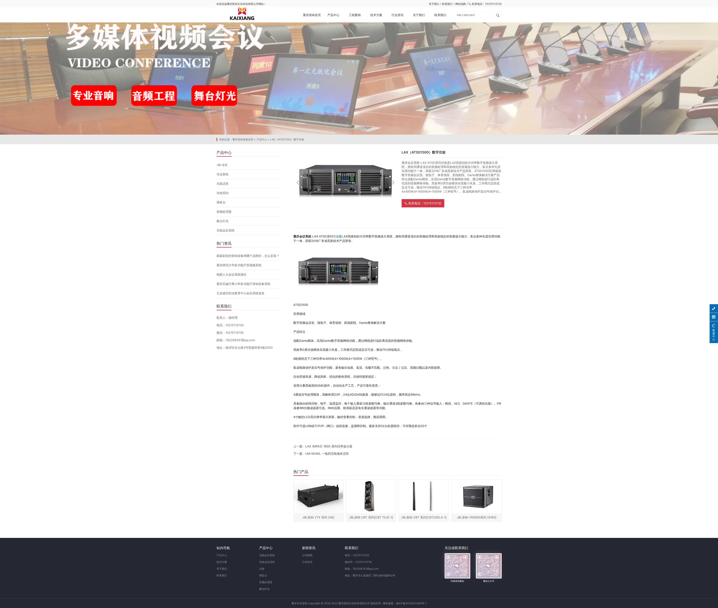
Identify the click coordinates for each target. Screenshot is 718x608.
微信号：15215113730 (358, 562)
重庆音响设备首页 (242, 139)
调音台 (221, 202)
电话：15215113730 (357, 555)
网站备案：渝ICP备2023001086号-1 (405, 603)
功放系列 (222, 193)
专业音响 (222, 174)
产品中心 (333, 15)
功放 (336, 236)
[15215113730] (714, 308)
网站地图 (460, 3)
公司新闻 (307, 555)
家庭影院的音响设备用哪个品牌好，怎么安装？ (248, 256)
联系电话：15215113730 (486, 3)
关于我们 (434, 3)
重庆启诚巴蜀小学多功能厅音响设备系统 (243, 284)
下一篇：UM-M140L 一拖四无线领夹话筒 (321, 453)
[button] (393, 182)
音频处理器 (224, 212)
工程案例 (355, 15)
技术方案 (376, 15)
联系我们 (447, 3)
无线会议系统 (225, 230)
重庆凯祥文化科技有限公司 (242, 3)
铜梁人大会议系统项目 (231, 274)
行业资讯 (398, 15)
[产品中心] (359, 78)
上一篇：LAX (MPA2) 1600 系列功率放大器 (322, 446)
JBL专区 (222, 165)
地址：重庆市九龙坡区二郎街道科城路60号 (370, 575)
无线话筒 (222, 183)
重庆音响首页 (312, 15)
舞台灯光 (222, 221)
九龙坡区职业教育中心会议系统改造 (240, 293)
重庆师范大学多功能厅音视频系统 (239, 265)
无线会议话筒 (267, 562)
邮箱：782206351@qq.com (362, 568)
